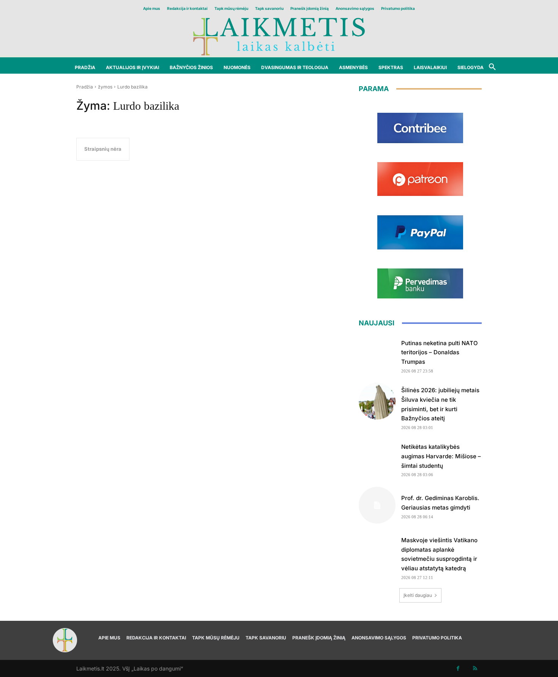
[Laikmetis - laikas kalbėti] (279, 35)
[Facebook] (458, 668)
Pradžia (84, 87)
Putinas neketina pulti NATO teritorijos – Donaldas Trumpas (439, 352)
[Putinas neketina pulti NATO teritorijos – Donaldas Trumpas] (377, 354)
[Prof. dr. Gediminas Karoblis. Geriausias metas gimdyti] (377, 505)
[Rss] (475, 668)
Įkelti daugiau (418, 595)
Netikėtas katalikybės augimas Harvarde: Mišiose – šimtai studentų (441, 456)
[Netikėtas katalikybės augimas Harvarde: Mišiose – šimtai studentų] (377, 457)
